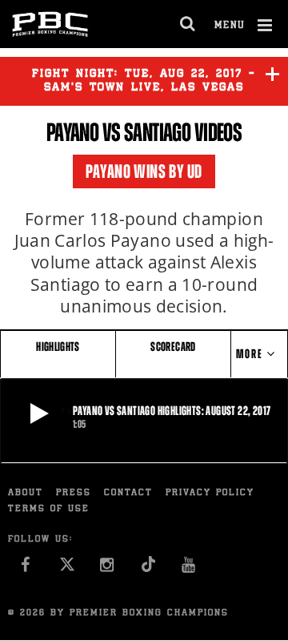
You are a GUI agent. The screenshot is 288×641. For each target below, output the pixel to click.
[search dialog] (188, 24)
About (25, 493)
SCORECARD (172, 346)
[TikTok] (148, 569)
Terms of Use (49, 509)
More (251, 354)
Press (73, 493)
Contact (128, 493)
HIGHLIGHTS (58, 346)
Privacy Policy (210, 493)
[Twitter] (67, 569)
